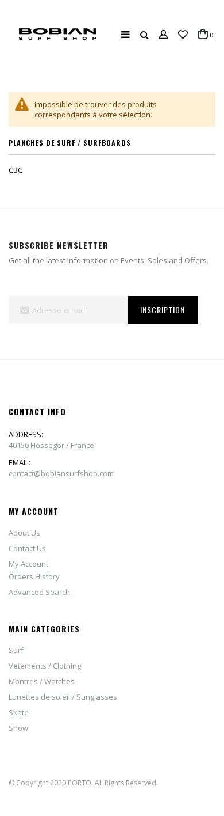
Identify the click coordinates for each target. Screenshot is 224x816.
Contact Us (27, 548)
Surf (16, 650)
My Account (28, 564)
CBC (15, 170)
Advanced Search (39, 592)
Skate (19, 712)
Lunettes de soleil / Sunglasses (63, 697)
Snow (18, 728)
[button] (183, 34)
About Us (24, 532)
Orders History (34, 576)
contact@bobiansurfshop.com (61, 473)
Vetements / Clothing (45, 666)
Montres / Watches (42, 681)
